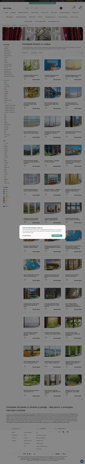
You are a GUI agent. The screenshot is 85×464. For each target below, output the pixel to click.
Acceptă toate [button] (57, 235)
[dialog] (42, 232)
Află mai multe (31, 232)
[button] (27, 235)
